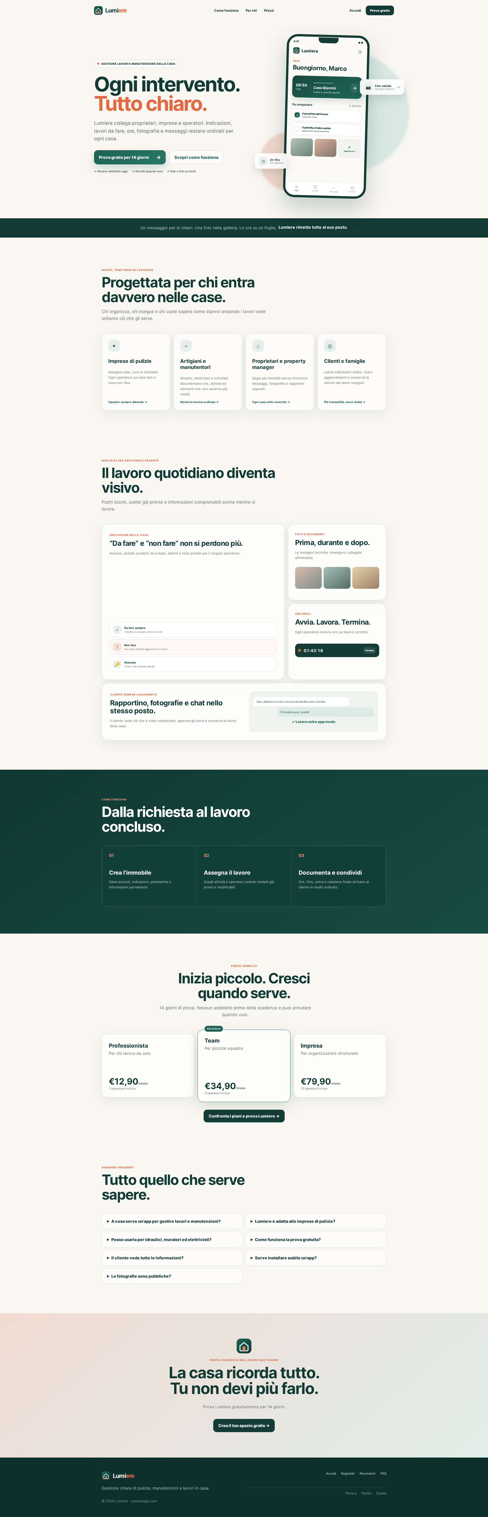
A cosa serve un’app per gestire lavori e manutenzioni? (166, 1221)
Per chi (251, 10)
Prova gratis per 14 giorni (130, 157)
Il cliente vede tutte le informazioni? (147, 1257)
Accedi (355, 10)
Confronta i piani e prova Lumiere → (244, 1116)
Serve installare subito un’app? (286, 1257)
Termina (369, 650)
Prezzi (269, 10)
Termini (366, 1493)
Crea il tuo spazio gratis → (244, 1425)
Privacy (351, 1493)
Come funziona (226, 10)
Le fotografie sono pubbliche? (141, 1276)
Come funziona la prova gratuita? (288, 1239)
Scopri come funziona (196, 157)
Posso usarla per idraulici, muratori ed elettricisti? (161, 1239)
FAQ (383, 1473)
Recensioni (367, 1473)
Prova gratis (380, 10)
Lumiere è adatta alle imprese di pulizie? (295, 1221)
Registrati (348, 1473)
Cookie (381, 1493)
